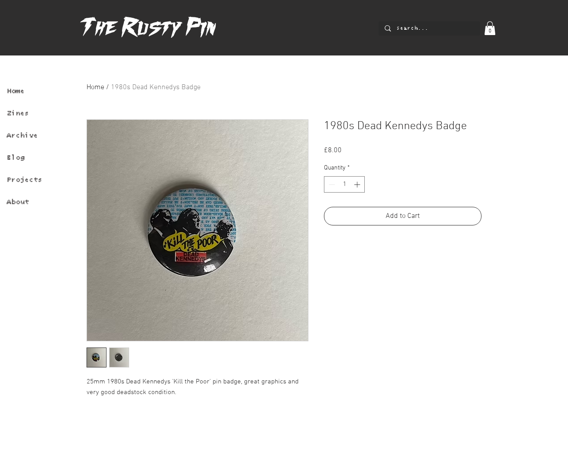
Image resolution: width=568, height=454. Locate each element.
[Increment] (357, 184)
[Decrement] (330, 184)
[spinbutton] (344, 184)
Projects (24, 179)
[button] (490, 28)
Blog (15, 157)
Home (15, 91)
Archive (22, 135)
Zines (18, 113)
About (18, 201)
